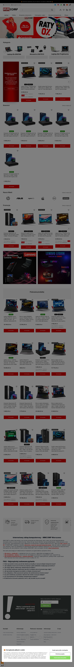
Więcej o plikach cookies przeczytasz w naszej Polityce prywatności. (27, 658)
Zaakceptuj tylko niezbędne (60, 650)
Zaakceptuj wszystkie (60, 657)
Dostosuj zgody (60, 654)
